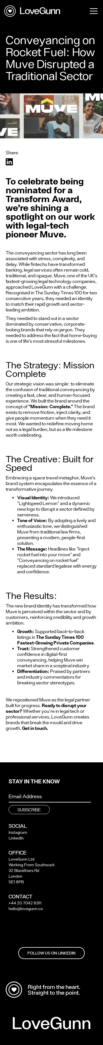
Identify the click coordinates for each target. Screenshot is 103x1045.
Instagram (18, 832)
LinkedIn (16, 838)
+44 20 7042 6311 (25, 903)
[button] (93, 10)
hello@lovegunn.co (26, 908)
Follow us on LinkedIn (51, 953)
